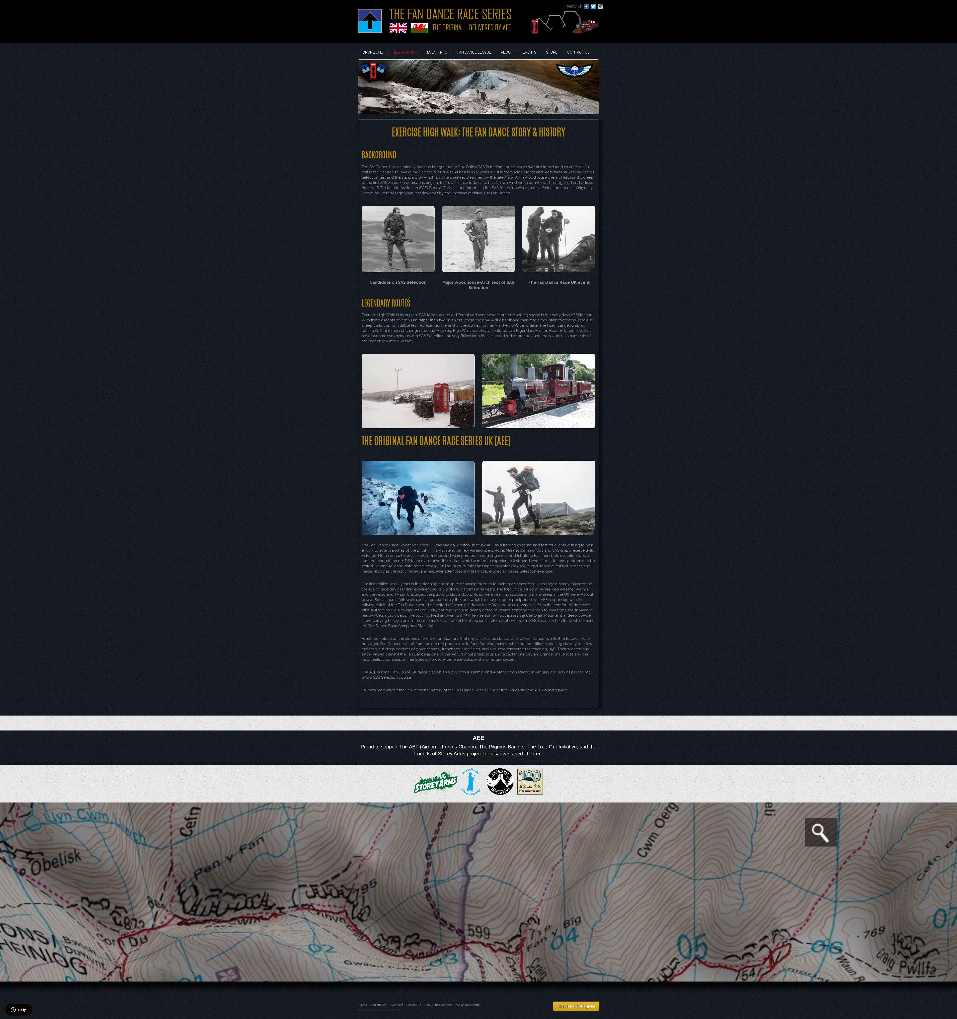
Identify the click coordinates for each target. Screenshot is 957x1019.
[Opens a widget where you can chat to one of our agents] (18, 1010)
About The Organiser (438, 1005)
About (507, 52)
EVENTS (529, 52)
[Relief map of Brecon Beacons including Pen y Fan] (478, 897)
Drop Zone (373, 52)
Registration (405, 52)
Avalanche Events (467, 1005)
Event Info (437, 52)
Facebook (586, 6)
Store (551, 52)
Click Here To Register (576, 1006)
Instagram (600, 6)
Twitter (593, 6)
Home (363, 1005)
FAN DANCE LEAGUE (474, 52)
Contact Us (578, 52)
